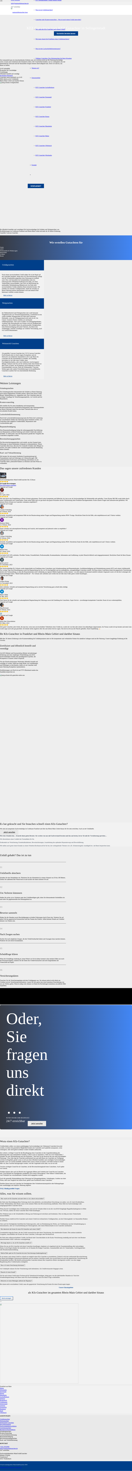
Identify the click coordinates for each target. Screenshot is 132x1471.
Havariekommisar (5, 1424)
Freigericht (3, 1407)
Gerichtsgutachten (5, 1428)
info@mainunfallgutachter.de (9, 1448)
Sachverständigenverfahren (8, 1426)
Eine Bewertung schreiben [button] (8, 485)
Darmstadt (3, 1392)
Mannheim (3, 1395)
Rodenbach (3, 1400)
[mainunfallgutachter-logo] (19, 12)
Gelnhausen (3, 1402)
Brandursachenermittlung (7, 1429)
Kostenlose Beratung (6, 75)
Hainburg (3, 1409)
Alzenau (2, 1405)
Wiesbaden (3, 1390)
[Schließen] (1, 1301)
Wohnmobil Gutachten (7, 1423)
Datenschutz (18, 1467)
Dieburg (2, 1398)
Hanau (2, 1393)
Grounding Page (4, 1467)
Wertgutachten (4, 1421)
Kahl (1, 1411)
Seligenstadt (3, 1404)
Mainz (2, 1388)
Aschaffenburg (4, 1397)
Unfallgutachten (5, 1419)
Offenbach (3, 1412)
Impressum (12, 1467)
